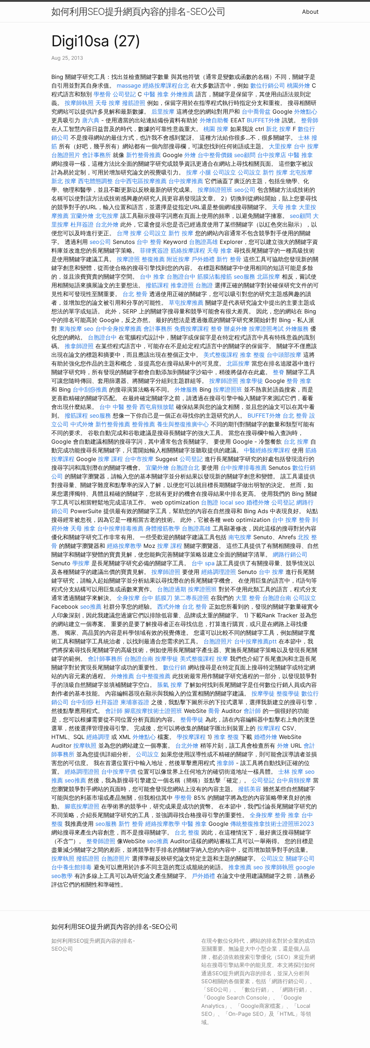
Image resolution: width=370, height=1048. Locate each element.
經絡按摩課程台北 (166, 85)
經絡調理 (97, 736)
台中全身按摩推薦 (118, 328)
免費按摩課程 (191, 328)
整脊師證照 (100, 841)
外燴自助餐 (214, 120)
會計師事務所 (105, 658)
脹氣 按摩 (169, 684)
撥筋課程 (157, 285)
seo (89, 328)
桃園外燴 (298, 85)
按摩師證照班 (215, 189)
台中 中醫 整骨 (118, 406)
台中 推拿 (152, 276)
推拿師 (225, 762)
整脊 (216, 328)
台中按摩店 (271, 155)
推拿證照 (182, 285)
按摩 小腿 (198, 172)
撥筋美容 (249, 789)
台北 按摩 (296, 441)
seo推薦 (91, 606)
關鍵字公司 (300, 858)
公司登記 (124, 94)
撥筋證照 (133, 102)
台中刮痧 (82, 702)
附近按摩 (178, 259)
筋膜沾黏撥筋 (214, 276)
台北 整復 (187, 832)
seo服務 (244, 276)
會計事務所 (96, 155)
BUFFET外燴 (263, 120)
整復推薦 (153, 259)
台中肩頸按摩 (293, 780)
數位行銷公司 (267, 85)
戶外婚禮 (203, 259)
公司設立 (224, 172)
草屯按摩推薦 (186, 302)
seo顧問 (244, 155)
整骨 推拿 (299, 380)
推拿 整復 (252, 354)
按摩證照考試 (266, 328)
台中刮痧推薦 (90, 389)
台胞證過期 (171, 589)
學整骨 (102, 94)
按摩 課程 (110, 458)
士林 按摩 (290, 771)
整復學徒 (288, 693)
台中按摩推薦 (185, 181)
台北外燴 (107, 224)
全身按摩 (128, 597)
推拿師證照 (79, 346)
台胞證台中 (181, 276)
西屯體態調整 (95, 181)
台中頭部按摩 (284, 354)
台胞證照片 (65, 155)
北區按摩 (268, 276)
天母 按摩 (107, 102)
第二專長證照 (191, 597)
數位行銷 (174, 667)
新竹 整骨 (228, 259)
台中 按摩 (306, 146)
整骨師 (309, 120)
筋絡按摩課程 (188, 250)
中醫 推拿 (156, 94)
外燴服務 (297, 328)
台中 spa (203, 563)
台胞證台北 (185, 467)
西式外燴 (168, 606)
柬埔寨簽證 (134, 702)
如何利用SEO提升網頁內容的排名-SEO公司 (138, 11)
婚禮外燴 (258, 502)
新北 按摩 (278, 128)
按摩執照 (84, 745)
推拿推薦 (239, 867)
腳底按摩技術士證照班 (153, 710)
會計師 (113, 710)
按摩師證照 (223, 380)
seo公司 (244, 189)
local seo (232, 502)
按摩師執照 (79, 102)
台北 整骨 (134, 293)
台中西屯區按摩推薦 (141, 181)
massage (129, 85)
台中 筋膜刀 (157, 597)
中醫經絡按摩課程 (267, 450)
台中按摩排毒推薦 (243, 467)
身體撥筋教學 (162, 528)
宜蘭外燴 (82, 215)
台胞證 (204, 285)
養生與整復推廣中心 (183, 424)
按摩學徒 (166, 658)
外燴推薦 (182, 94)
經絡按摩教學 (124, 545)
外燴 (190, 155)
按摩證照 (128, 259)
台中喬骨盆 (256, 111)
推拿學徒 (251, 380)
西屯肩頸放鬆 (156, 406)
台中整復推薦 (153, 676)
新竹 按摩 (275, 172)
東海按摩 (70, 328)
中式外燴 (82, 424)
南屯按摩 (239, 537)
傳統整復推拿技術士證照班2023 (272, 823)
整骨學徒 (191, 719)
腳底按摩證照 (82, 806)
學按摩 (81, 563)
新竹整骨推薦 (143, 155)
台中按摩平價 (118, 771)
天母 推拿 (284, 207)
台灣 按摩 (129, 233)
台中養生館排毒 (71, 867)
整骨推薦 (143, 424)
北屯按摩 (301, 172)
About (310, 11)
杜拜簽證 (82, 224)
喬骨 (214, 710)
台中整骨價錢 (215, 155)
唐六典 (90, 120)
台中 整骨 (149, 241)
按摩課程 (268, 728)
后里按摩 (163, 111)
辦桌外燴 (235, 328)
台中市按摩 (139, 458)
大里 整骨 (248, 597)
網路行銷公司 (290, 554)
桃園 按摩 (215, 128)
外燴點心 (305, 111)
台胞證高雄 (203, 241)
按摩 (222, 658)
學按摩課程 (191, 736)
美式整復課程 (220, 354)
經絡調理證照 (218, 571)
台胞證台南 (276, 597)
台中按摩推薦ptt (255, 641)
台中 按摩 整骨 (291, 519)
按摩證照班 (227, 389)
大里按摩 (280, 146)
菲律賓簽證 (154, 250)
